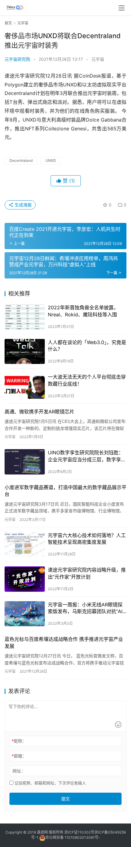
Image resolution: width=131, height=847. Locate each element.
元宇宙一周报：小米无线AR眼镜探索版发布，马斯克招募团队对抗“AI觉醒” (85, 608)
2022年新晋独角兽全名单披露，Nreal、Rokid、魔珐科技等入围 (83, 310)
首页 (8, 23)
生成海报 (22, 204)
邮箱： (19, 755)
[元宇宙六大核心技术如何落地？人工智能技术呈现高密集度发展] (25, 544)
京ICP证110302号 (79, 832)
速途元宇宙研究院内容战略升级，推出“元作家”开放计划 (87, 573)
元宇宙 (97, 59)
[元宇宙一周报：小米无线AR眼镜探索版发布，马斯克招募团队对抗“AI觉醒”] (25, 614)
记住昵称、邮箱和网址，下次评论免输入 (49, 782)
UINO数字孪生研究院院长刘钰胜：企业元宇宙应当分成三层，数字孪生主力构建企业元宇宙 (87, 456)
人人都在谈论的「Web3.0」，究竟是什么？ (87, 345)
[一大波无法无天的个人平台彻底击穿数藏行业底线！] (25, 386)
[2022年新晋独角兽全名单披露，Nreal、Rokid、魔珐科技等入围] (25, 316)
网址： (18, 770)
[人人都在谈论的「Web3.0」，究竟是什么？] (25, 351)
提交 (65, 798)
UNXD (50, 160)
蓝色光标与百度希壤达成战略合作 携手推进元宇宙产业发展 (64, 642)
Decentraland (21, 160)
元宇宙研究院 (17, 59)
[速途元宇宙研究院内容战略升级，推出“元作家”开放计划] (25, 579)
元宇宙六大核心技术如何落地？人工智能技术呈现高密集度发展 (87, 538)
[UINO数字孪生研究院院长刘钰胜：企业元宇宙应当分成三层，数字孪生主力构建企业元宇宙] (25, 461)
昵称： (19, 740)
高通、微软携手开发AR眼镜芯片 (39, 412)
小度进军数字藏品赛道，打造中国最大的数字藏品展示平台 (65, 490)
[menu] (121, 7)
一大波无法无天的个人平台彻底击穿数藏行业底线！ (87, 380)
